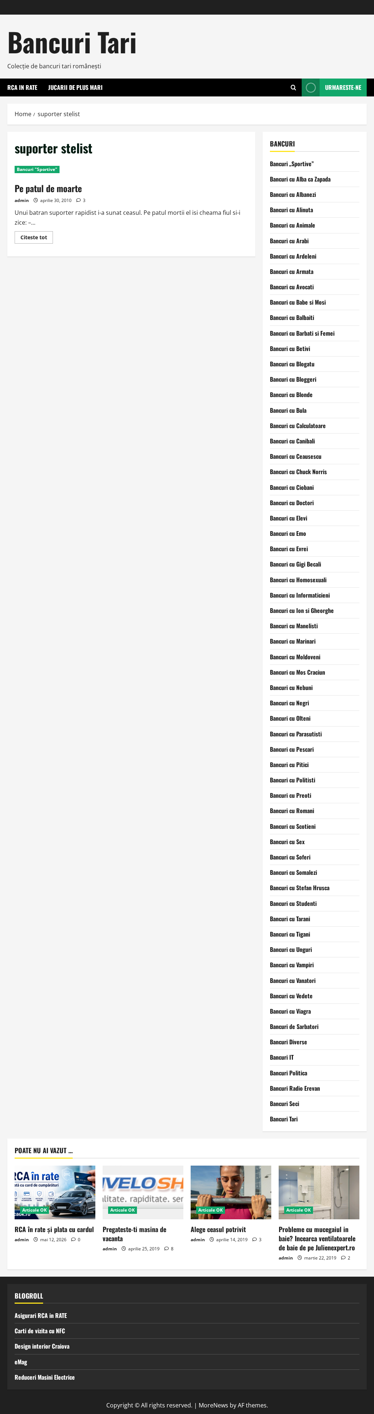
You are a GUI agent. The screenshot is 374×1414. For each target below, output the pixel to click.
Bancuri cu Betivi (290, 348)
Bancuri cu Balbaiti (292, 317)
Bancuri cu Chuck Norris (298, 471)
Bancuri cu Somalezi (293, 872)
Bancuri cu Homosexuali (298, 579)
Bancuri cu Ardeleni (293, 256)
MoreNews (213, 1405)
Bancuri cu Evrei (289, 548)
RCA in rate (22, 87)
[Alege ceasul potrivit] (231, 1192)
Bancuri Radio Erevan (295, 1088)
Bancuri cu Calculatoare (298, 425)
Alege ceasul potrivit (218, 1229)
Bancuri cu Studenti (293, 903)
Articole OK (34, 1210)
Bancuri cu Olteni (290, 718)
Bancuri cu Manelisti (294, 625)
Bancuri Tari (72, 41)
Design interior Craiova (42, 1346)
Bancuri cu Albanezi (293, 194)
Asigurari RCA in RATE (41, 1315)
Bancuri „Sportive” (292, 163)
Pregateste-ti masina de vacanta (134, 1233)
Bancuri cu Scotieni (293, 826)
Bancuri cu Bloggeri (293, 379)
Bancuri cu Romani (292, 810)
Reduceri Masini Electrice (45, 1377)
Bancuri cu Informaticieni (300, 595)
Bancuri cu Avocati (292, 286)
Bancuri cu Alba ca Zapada (300, 179)
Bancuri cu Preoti (290, 795)
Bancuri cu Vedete (291, 995)
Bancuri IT (282, 1057)
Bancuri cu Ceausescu (295, 456)
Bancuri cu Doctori (292, 502)
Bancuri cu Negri (289, 702)
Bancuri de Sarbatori (294, 1026)
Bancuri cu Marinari (293, 641)
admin (22, 200)
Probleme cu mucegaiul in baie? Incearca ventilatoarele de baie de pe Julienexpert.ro (317, 1238)
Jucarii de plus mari (75, 87)
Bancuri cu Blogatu (292, 363)
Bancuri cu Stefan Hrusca (299, 887)
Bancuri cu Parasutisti (296, 733)
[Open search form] (293, 87)
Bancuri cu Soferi (290, 857)
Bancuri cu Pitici (289, 764)
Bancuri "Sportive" (37, 169)
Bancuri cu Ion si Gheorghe (302, 610)
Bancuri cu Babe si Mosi (298, 302)
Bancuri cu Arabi (289, 240)
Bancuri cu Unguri (291, 949)
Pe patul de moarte (48, 188)
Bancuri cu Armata (291, 271)
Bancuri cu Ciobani (292, 487)
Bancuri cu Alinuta (291, 209)
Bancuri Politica (288, 1072)
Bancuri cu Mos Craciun (297, 672)
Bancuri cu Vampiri (292, 964)
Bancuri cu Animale (292, 225)
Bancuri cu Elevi (288, 518)
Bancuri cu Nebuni (291, 687)
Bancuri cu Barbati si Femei (302, 333)
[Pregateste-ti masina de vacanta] (143, 1192)
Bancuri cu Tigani (290, 934)
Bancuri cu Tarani (290, 918)
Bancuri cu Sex (287, 841)
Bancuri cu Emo (288, 533)
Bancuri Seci (284, 1103)
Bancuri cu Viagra (290, 1011)
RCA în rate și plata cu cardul (54, 1229)
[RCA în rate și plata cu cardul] (55, 1192)
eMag (21, 1361)
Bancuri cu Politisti (292, 779)
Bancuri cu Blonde (291, 394)
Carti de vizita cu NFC (40, 1330)
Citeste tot (36, 238)
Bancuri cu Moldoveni (295, 656)
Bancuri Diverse (288, 1041)
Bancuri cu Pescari (292, 749)
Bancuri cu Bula (288, 410)
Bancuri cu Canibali (292, 441)
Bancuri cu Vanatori (293, 980)
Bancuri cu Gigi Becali (295, 564)
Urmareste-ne (343, 87)
